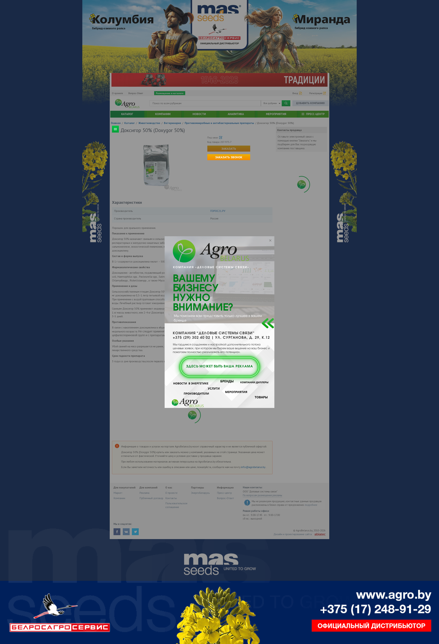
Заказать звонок (228, 157)
